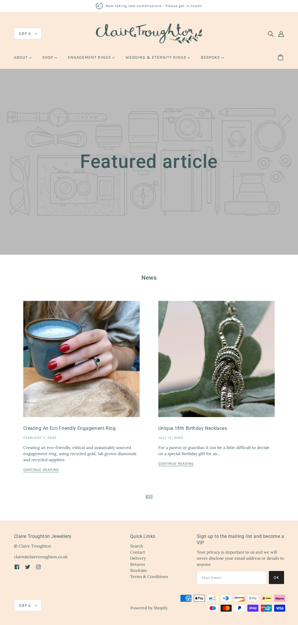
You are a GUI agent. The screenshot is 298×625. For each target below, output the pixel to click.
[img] (270, 33)
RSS (149, 496)
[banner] (149, 33)
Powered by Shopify (149, 607)
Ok (276, 577)
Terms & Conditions (149, 576)
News (149, 277)
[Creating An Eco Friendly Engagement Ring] (81, 363)
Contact (137, 552)
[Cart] (281, 58)
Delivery (138, 558)
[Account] (281, 33)
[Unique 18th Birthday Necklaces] (216, 363)
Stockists (138, 570)
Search (136, 546)
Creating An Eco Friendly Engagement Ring (69, 428)
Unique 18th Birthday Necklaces (192, 428)
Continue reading (41, 470)
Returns (137, 564)
